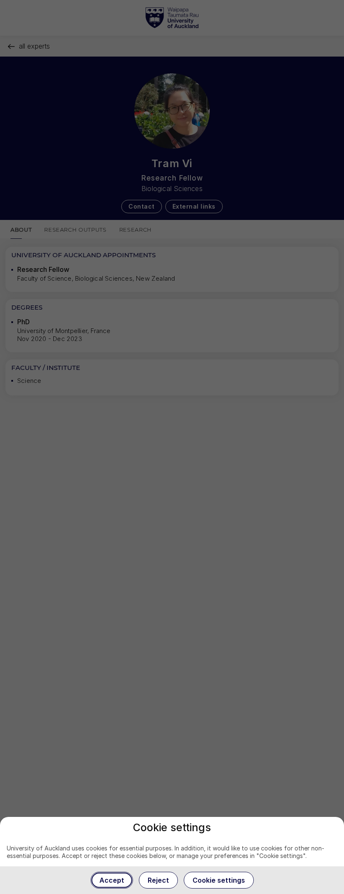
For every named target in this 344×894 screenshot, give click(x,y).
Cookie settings (219, 880)
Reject (158, 880)
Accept (111, 880)
